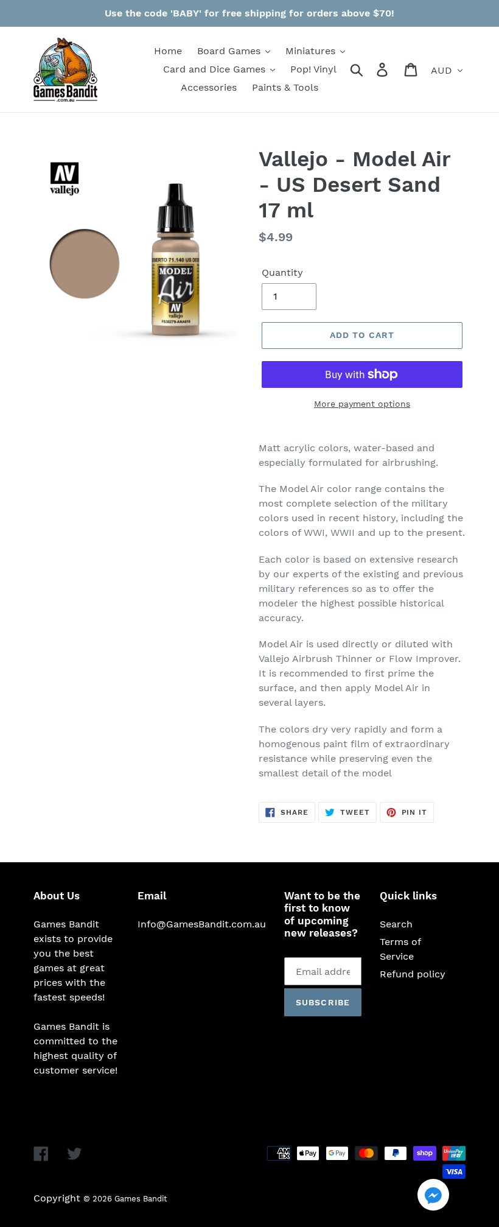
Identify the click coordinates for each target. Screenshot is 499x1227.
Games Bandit (140, 1198)
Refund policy (412, 974)
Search (396, 924)
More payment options (362, 404)
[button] (433, 1197)
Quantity (282, 272)
